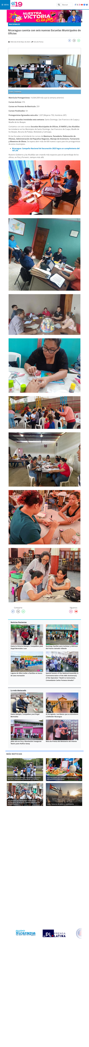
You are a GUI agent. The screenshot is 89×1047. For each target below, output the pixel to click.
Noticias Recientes (19, 622)
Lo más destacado (18, 690)
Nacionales (14, 24)
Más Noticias (14, 753)
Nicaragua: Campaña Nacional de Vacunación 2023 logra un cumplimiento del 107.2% (46, 149)
